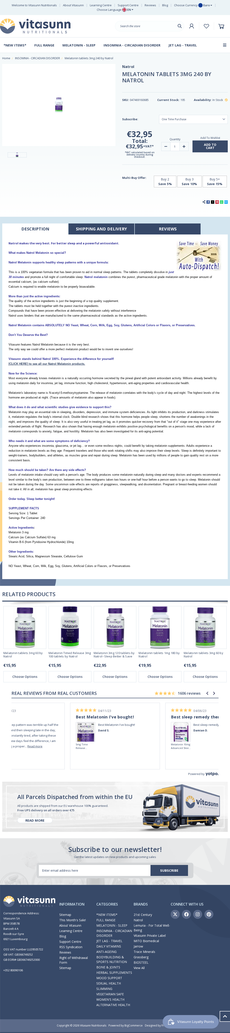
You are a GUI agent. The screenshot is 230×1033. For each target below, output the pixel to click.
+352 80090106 (13, 970)
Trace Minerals (144, 952)
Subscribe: (130, 119)
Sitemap (65, 915)
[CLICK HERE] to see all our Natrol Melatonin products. (47, 363)
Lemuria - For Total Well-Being (152, 927)
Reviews (150, 5)
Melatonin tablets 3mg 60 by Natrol (23, 654)
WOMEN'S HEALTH (110, 999)
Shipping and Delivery (101, 229)
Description (35, 229)
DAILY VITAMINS (108, 946)
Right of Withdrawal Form (73, 960)
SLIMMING (104, 989)
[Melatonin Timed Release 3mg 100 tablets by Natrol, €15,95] (70, 627)
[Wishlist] (206, 26)
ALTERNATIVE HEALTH (113, 1005)
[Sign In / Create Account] (191, 26)
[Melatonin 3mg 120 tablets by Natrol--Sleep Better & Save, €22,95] (115, 627)
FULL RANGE (105, 920)
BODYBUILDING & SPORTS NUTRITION (111, 959)
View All (139, 968)
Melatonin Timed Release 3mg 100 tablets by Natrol (70, 654)
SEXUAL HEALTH (108, 983)
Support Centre (128, 5)
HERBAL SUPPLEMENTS (114, 972)
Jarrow (138, 946)
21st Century (143, 915)
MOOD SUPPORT (109, 978)
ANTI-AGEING (106, 952)
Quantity (175, 139)
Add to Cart (210, 146)
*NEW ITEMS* (106, 915)
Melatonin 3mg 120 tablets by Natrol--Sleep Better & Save (114, 654)
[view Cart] (222, 26)
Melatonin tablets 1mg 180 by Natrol (159, 654)
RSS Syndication (70, 947)
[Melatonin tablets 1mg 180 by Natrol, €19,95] (160, 627)
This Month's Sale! (72, 920)
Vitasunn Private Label (150, 935)
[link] (86, 725)
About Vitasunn (73, 5)
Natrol (138, 920)
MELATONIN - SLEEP (111, 925)
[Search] (179, 26)
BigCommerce (133, 1025)
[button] (207, 693)
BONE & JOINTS (108, 967)
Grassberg (141, 957)
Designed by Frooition (159, 1025)
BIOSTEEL (141, 962)
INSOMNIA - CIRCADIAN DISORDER (114, 933)
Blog (165, 5)
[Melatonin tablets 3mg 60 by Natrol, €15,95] (24, 627)
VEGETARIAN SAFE (110, 994)
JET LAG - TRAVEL (109, 941)
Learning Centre (101, 5)
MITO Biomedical (146, 941)
